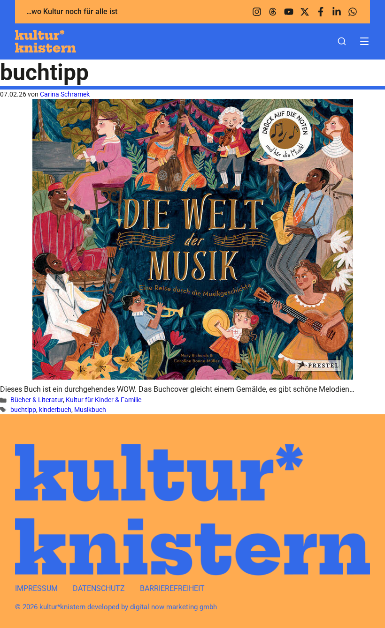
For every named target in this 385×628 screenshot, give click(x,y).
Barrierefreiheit (172, 588)
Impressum (36, 588)
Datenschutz (99, 588)
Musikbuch (90, 409)
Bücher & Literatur (36, 400)
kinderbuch (55, 409)
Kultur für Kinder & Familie (103, 400)
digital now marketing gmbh (173, 607)
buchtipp (23, 409)
